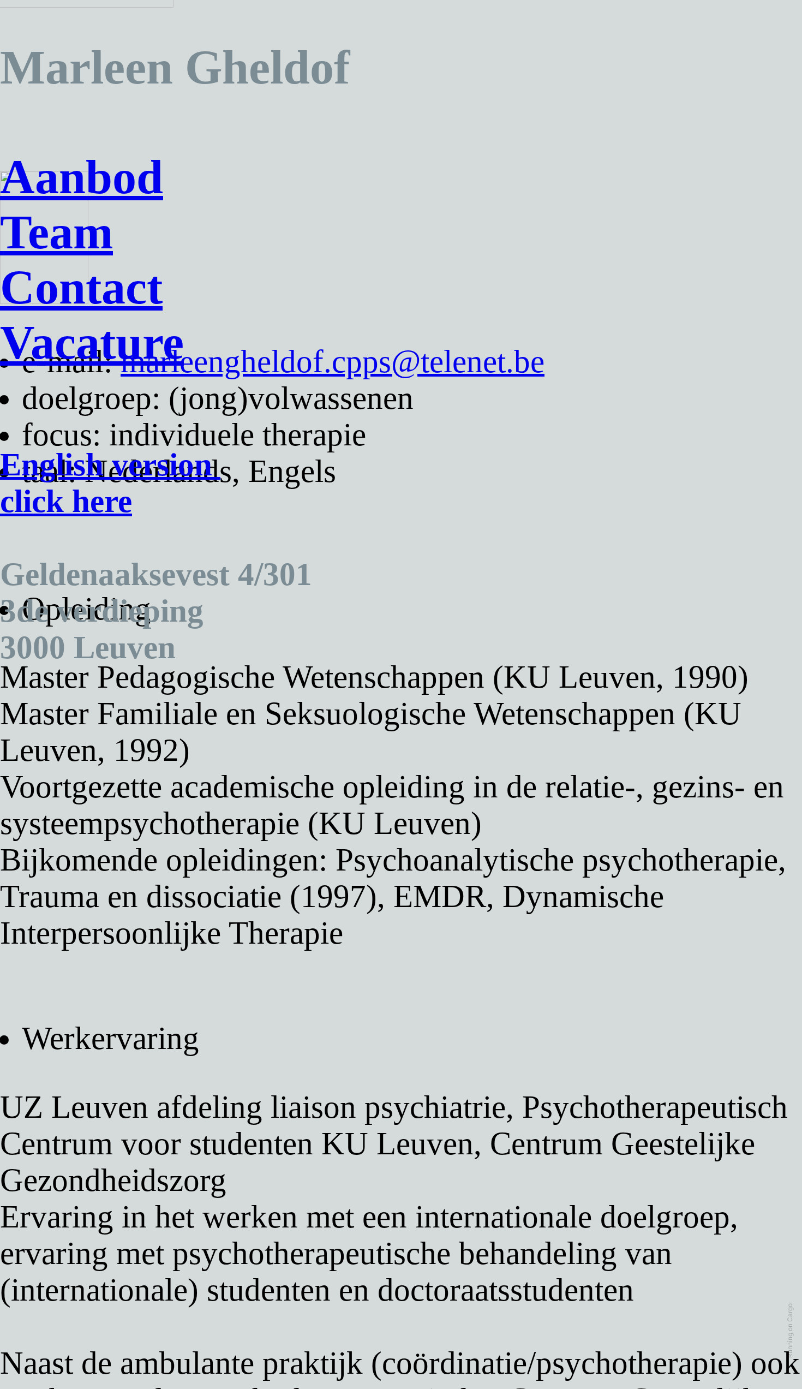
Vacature (92, 342)
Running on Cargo (790, 1330)
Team (56, 232)
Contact (81, 287)
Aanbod (81, 177)
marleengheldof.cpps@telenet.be (332, 361)
